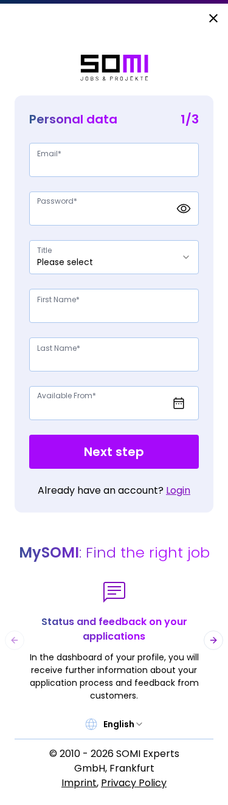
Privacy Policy (134, 783)
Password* (57, 201)
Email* (49, 153)
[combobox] (114, 257)
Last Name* (58, 348)
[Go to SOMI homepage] (114, 68)
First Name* (58, 299)
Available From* (66, 395)
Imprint (79, 783)
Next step (114, 451)
